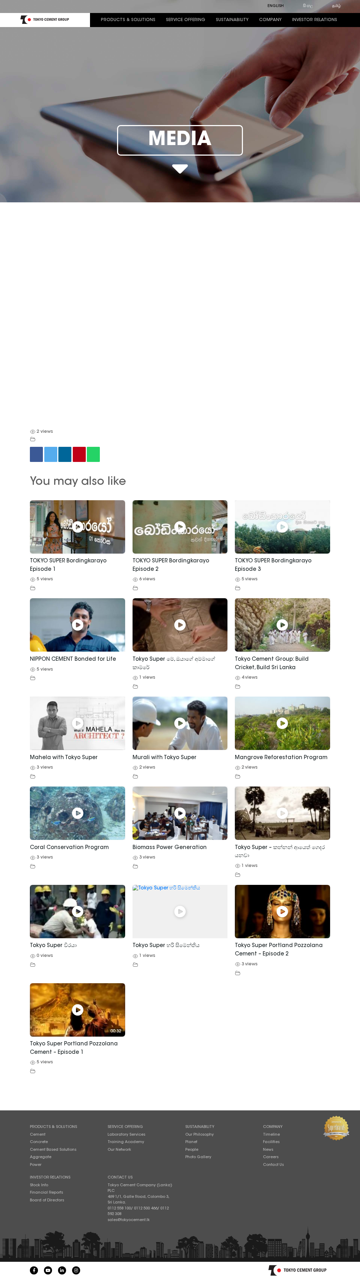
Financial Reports (46, 1193)
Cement (37, 1135)
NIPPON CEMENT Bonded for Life (73, 659)
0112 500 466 (145, 1209)
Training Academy (126, 1142)
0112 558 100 (119, 1209)
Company (270, 20)
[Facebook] (36, 454)
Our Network (119, 1150)
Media (180, 140)
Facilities (271, 1142)
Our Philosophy (199, 1135)
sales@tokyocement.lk (129, 1220)
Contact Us (273, 1165)
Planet (191, 1142)
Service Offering (185, 20)
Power (35, 1165)
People (191, 1150)
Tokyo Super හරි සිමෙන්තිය (166, 945)
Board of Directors (47, 1200)
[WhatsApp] (93, 454)
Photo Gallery (198, 1157)
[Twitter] (50, 454)
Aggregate (40, 1157)
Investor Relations (314, 20)
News (268, 1150)
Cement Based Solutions (53, 1150)
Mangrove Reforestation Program (281, 758)
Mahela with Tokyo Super (64, 758)
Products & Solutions (128, 20)
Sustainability (232, 20)
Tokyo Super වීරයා (53, 945)
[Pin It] (79, 454)
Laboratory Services (126, 1135)
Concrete (39, 1142)
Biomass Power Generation (170, 847)
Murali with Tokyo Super (165, 758)
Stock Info (39, 1185)
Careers (270, 1157)
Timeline (271, 1135)
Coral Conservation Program (69, 847)
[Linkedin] (64, 454)
